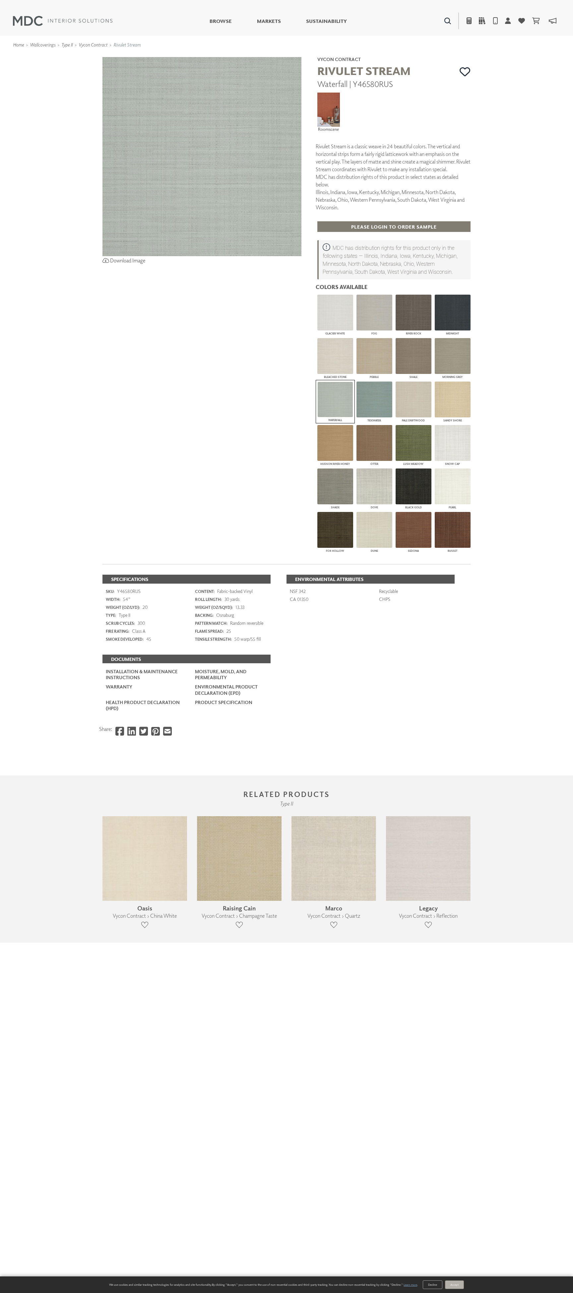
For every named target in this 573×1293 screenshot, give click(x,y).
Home (18, 44)
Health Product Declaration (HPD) (143, 705)
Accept (454, 1284)
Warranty (119, 686)
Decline (432, 1284)
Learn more (410, 1284)
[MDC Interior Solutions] (62, 21)
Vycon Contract (93, 44)
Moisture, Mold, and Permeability (220, 674)
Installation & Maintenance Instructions (142, 674)
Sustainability (326, 21)
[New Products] (173, 56)
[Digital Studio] (256, 56)
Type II (67, 44)
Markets (269, 21)
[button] (465, 71)
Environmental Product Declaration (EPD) (226, 689)
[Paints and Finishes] (369, 56)
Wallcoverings (42, 44)
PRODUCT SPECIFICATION (223, 702)
